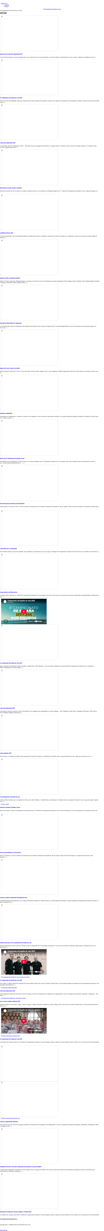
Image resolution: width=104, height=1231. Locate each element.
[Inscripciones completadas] (29, 410)
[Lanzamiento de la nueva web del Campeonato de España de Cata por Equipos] (29, 1163)
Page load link (3, 1230)
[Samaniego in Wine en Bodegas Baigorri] (29, 274)
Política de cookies (58, 1227)
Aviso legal (37, 1227)
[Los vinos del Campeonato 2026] (29, 139)
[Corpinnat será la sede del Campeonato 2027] (29, 51)
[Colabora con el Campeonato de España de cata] (29, 455)
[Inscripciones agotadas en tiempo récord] (5, 804)
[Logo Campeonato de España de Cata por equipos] (52, 9)
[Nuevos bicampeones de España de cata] (29, 793)
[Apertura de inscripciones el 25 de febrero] (29, 849)
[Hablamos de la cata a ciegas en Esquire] (29, 365)
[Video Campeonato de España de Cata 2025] (29, 659)
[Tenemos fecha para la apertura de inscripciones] (29, 500)
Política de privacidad (46, 1227)
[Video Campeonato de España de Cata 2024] (15, 977)
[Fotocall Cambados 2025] (29, 750)
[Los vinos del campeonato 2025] (29, 704)
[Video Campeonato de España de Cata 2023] (10, 1035)
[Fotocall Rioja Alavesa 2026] (29, 229)
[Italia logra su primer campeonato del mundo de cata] (29, 894)
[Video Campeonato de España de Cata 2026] (29, 94)
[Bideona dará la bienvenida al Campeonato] (29, 320)
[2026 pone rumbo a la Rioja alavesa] (29, 589)
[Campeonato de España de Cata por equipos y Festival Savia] (29, 1208)
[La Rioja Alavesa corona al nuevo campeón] (29, 184)
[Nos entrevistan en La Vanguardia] (29, 545)
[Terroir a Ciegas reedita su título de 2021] (13, 998)
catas (5, 10)
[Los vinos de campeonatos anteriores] (29, 1080)
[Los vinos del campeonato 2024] (9, 987)
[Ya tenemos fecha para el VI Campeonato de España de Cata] (29, 939)
